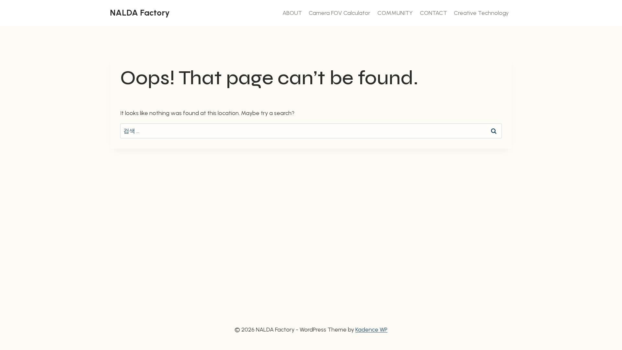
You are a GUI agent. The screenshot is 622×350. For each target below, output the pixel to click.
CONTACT (433, 13)
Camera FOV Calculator (339, 13)
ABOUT (292, 13)
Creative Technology (481, 13)
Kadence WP (371, 329)
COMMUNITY (395, 13)
